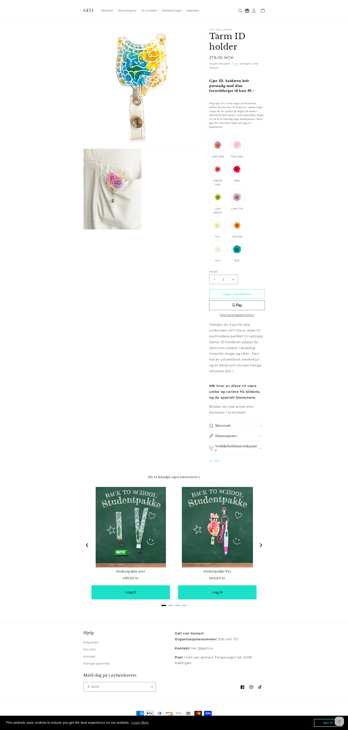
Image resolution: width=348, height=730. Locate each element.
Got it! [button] (328, 722)
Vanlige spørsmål (96, 663)
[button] (240, 10)
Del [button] (216, 461)
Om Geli (89, 649)
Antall (213, 271)
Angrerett (90, 642)
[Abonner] (151, 687)
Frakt (235, 63)
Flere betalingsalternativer (237, 314)
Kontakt (89, 656)
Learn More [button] (140, 722)
